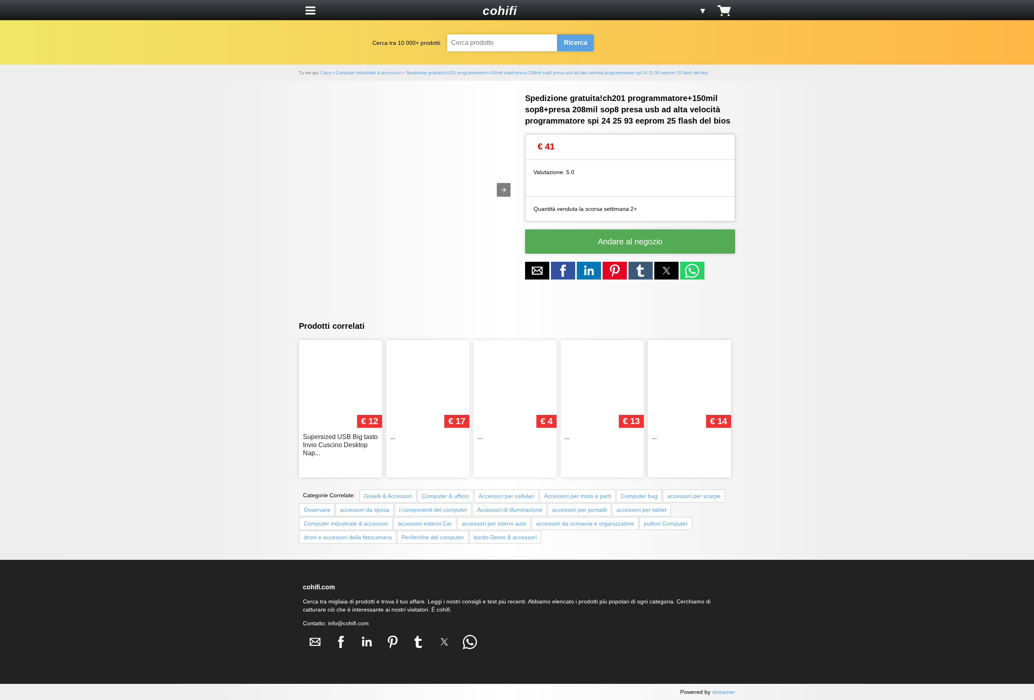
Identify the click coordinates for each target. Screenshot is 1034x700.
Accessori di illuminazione (509, 510)
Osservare (317, 510)
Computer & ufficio (445, 496)
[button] (310, 10)
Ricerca (575, 42)
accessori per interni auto (494, 523)
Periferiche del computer (432, 537)
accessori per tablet (641, 510)
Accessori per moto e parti (577, 496)
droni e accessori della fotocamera (348, 537)
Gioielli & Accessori (388, 496)
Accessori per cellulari (506, 496)
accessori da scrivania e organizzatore (585, 523)
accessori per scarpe (694, 496)
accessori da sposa (364, 510)
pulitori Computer (666, 523)
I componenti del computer (433, 510)
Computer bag (639, 496)
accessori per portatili (579, 510)
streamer (723, 692)
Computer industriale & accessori (346, 523)
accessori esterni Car (425, 523)
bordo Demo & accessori (505, 537)
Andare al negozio (630, 241)
